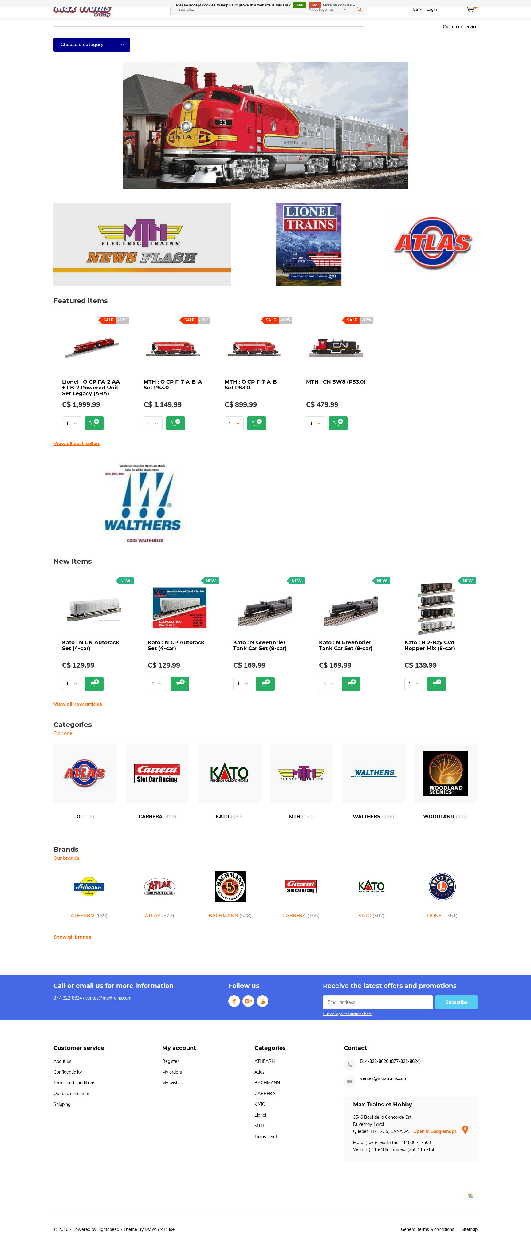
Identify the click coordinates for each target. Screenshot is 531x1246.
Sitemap (469, 1229)
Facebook (234, 1001)
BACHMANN (230, 915)
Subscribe (456, 1002)
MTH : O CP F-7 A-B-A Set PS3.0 (173, 385)
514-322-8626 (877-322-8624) (390, 1061)
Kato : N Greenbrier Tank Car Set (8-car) (260, 645)
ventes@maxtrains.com (383, 1078)
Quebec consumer (71, 1093)
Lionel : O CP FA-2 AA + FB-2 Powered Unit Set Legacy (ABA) (91, 387)
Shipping (61, 1104)
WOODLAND (445, 816)
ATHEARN (89, 915)
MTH (301, 816)
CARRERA (157, 816)
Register (170, 1061)
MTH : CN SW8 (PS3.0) (336, 382)
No (314, 5)
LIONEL (442, 915)
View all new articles (77, 704)
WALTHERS (373, 816)
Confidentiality (67, 1072)
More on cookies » (339, 5)
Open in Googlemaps (435, 1131)
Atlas (259, 1072)
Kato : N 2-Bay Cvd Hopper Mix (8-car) (429, 645)
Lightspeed (108, 1229)
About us (62, 1061)
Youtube (262, 1001)
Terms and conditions (74, 1083)
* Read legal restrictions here (347, 1013)
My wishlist (173, 1083)
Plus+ (169, 1229)
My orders (172, 1072)
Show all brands (72, 937)
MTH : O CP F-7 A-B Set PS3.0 (251, 385)
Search (359, 9)
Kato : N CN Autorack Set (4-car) (90, 645)
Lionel (260, 1115)
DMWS (152, 1229)
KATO (229, 816)
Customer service (460, 27)
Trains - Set (265, 1136)
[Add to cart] (94, 423)
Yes (300, 5)
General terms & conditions (427, 1229)
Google (248, 1001)
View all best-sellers (76, 443)
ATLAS (159, 915)
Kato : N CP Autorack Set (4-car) (176, 645)
